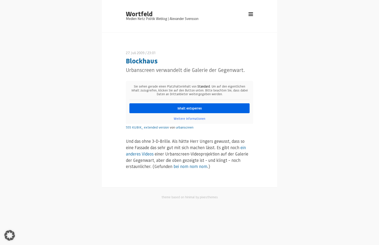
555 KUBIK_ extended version (147, 127)
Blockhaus (142, 60)
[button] (9, 235)
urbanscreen (184, 127)
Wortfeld (139, 13)
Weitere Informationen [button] (189, 118)
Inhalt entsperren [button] (189, 108)
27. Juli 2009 (135, 52)
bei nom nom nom (190, 166)
